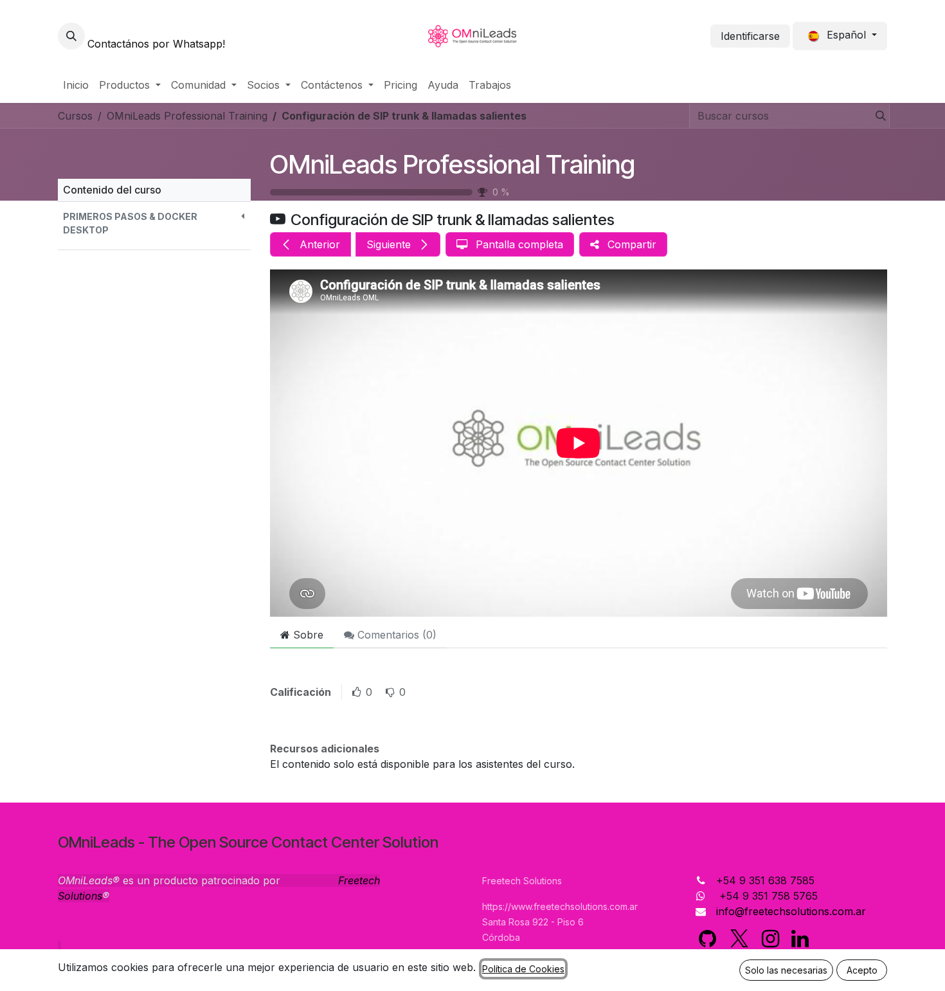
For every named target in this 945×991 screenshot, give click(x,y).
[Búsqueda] (877, 116)
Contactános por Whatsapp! (156, 43)
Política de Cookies (523, 968)
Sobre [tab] (306, 634)
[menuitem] (76, 85)
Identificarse (750, 36)
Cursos (75, 115)
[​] (707, 939)
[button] (71, 36)
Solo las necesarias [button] (786, 970)
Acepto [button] (862, 970)
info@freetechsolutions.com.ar (791, 911)
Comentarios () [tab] (395, 634)
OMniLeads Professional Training (452, 164)
